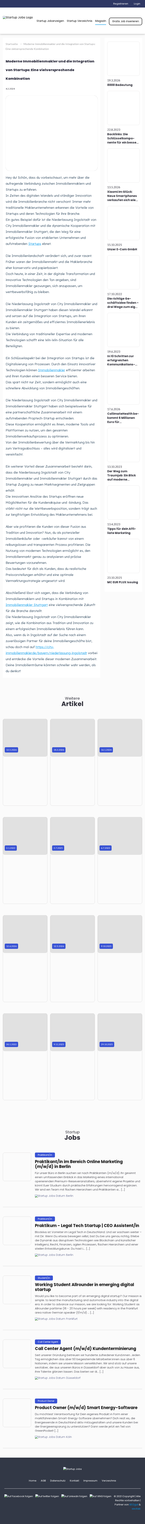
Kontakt (74, 1480)
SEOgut (133, 1504)
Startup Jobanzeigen (50, 21)
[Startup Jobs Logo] (18, 17)
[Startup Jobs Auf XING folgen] (101, 1496)
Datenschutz (58, 1480)
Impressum (90, 1480)
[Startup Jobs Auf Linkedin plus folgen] (75, 1496)
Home (32, 1480)
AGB (43, 1480)
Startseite (12, 44)
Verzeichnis (109, 1480)
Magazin (100, 21)
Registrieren (120, 3)
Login (137, 3)
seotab (136, 1508)
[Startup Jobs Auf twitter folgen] (48, 1496)
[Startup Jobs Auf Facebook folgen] (19, 1496)
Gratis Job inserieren (125, 21)
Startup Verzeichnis (79, 21)
